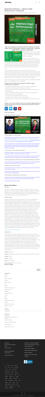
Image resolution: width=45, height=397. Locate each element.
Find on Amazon (9, 112)
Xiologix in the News (32, 12)
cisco (6, 367)
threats (13, 382)
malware (6, 376)
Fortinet (12, 372)
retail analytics (10, 380)
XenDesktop (11, 387)
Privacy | (9, 326)
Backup (6, 275)
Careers (12, 326)
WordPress (31, 395)
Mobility (6, 378)
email (15, 370)
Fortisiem (16, 372)
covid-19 (6, 369)
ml (14, 376)
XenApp (6, 387)
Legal (6, 326)
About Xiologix (9, 264)
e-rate (12, 370)
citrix (9, 367)
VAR (17, 382)
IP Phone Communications (10, 287)
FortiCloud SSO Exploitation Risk (31, 350)
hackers (6, 374)
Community (16, 367)
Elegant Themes (20, 395)
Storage (6, 298)
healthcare (11, 374)
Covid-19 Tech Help (8, 278)
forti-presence (7, 372)
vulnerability (11, 385)
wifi (15, 385)
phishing (10, 378)
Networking (7, 291)
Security (6, 295)
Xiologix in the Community (10, 304)
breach (12, 365)
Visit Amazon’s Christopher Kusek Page (12, 229)
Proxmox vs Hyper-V (28, 352)
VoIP (17, 384)
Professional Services (9, 293)
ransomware (15, 378)
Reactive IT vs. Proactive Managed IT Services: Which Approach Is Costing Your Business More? (32, 344)
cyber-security (14, 369)
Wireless (6, 302)
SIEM (5, 296)
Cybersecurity (7, 370)
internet (15, 374)
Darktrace (6, 280)
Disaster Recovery (8, 282)
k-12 (18, 374)
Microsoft (10, 376)
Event (6, 284)
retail (6, 380)
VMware (13, 384)
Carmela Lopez (8, 12)
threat (10, 382)
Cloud (6, 276)
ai (5, 365)
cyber (10, 369)
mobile (17, 376)
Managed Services (8, 289)
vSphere (6, 385)
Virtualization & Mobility (22, 12)
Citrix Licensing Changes (29, 348)
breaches (15, 365)
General (6, 285)
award (8, 365)
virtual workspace (8, 384)
